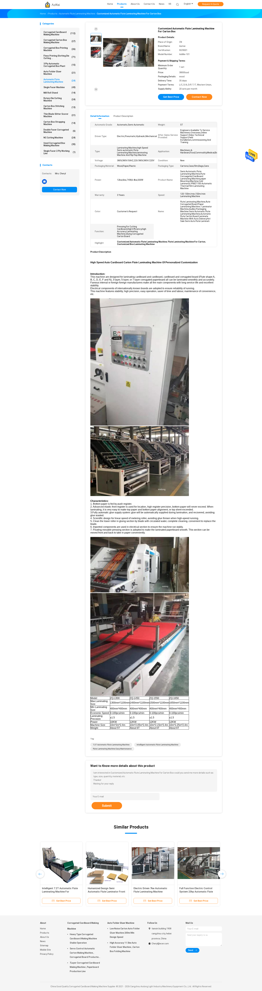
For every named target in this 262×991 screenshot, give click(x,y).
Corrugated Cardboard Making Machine (60, 33)
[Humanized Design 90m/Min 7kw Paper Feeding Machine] (61, 863)
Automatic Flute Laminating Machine (60, 80)
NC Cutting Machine (60, 137)
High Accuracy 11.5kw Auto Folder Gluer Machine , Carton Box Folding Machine (124, 947)
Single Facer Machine (60, 87)
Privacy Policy (46, 954)
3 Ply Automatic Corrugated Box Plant (60, 64)
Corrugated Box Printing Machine (60, 49)
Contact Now (59, 189)
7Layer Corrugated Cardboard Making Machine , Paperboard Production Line (85, 967)
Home (43, 928)
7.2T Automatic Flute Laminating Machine (111, 745)
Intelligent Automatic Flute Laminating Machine (157, 745)
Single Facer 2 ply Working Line (60, 152)
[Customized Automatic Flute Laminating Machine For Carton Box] (128, 53)
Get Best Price (171, 96)
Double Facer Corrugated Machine (60, 131)
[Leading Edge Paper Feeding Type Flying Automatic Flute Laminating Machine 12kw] (199, 863)
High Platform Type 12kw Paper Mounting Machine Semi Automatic (105, 891)
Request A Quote (210, 4)
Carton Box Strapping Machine (60, 123)
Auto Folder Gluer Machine (60, 72)
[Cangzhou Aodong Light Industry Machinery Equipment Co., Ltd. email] (44, 181)
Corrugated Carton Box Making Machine (60, 41)
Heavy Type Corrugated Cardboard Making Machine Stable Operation (83, 938)
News (42, 941)
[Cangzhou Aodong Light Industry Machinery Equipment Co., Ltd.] (52, 4)
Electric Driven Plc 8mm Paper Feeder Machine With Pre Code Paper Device (150, 891)
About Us (44, 937)
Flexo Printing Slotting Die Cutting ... (60, 57)
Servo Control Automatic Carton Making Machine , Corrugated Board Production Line (85, 953)
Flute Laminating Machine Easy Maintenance (112, 749)
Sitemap (44, 945)
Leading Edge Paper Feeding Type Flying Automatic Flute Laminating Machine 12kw (197, 891)
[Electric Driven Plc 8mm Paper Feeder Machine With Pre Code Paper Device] (153, 863)
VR (169, 4)
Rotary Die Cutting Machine (60, 99)
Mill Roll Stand (60, 93)
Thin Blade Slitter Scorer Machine (60, 115)
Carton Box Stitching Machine (60, 107)
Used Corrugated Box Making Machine (60, 144)
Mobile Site (45, 950)
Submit (107, 805)
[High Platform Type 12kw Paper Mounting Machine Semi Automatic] (107, 863)
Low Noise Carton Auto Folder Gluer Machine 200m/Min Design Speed (125, 932)
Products (44, 933)
